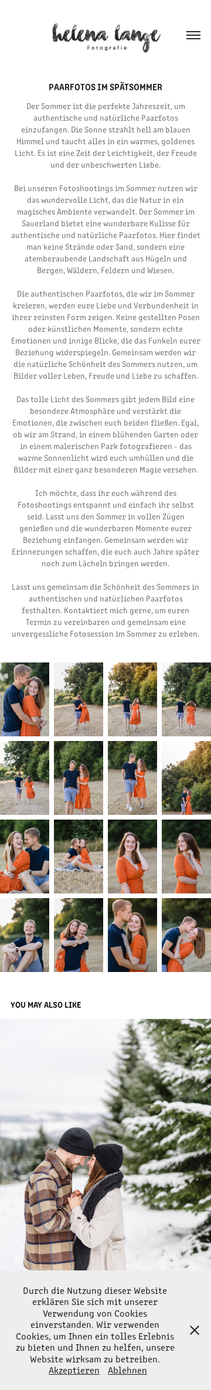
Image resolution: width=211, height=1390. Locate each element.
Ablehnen (127, 1370)
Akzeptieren (74, 1370)
